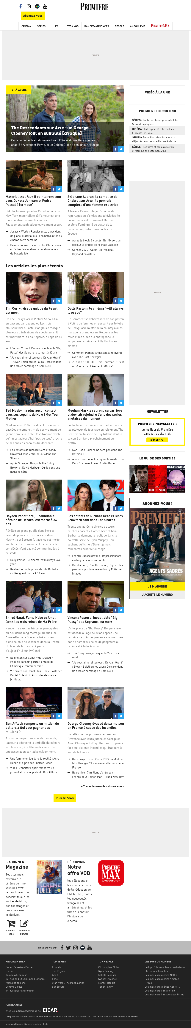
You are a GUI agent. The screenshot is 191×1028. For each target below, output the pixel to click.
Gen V (55, 974)
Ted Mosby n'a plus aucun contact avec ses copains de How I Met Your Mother (32, 414)
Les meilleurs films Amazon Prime (164, 994)
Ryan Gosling (105, 971)
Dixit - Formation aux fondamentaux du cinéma (115, 1016)
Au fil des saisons (16, 982)
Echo (55, 978)
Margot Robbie (106, 982)
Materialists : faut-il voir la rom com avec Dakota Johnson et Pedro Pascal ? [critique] (33, 201)
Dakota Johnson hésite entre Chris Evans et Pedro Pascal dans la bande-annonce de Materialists (35, 249)
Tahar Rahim (105, 986)
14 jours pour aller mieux (20, 990)
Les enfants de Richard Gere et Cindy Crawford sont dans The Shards (95, 518)
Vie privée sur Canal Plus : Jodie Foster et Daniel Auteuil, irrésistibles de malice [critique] (36, 675)
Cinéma (26, 26)
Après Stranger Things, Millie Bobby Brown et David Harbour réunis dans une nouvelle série (35, 467)
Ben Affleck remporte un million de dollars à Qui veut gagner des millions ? (32, 727)
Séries (41, 26)
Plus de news (65, 798)
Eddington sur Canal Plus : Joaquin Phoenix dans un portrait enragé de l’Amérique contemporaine (31, 662)
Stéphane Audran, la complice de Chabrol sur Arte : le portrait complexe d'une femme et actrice (93, 201)
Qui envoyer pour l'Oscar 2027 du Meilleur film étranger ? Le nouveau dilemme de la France (98, 763)
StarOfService (83, 1016)
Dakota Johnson (107, 974)
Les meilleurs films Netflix (160, 990)
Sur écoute (58, 986)
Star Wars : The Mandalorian (68, 982)
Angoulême (137, 26)
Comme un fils (14, 986)
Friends (56, 967)
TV (56, 26)
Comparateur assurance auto (20, 1016)
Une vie (10, 971)
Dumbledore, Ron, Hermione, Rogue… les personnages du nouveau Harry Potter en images (97, 569)
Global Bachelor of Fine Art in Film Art (55, 1016)
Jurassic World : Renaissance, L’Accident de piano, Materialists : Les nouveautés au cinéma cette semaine (36, 236)
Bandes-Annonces (96, 26)
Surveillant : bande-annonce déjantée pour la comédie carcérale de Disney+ (154, 140)
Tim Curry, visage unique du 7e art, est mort (32, 310)
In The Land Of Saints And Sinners (25, 978)
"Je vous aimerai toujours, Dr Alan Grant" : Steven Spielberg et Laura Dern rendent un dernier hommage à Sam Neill (35, 362)
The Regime (59, 971)
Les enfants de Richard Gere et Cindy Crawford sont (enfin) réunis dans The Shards (33, 454)
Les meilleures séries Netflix (161, 974)
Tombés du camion (16, 974)
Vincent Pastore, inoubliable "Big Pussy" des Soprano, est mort (93, 620)
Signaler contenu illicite (36, 1024)
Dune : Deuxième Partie (19, 967)
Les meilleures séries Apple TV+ (163, 986)
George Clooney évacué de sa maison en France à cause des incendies (96, 726)
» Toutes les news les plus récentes (102, 786)
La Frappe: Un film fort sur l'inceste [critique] (153, 130)
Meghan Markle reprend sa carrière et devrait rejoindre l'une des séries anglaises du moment (95, 414)
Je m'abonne (157, 586)
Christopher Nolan (109, 967)
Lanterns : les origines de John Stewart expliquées (155, 121)
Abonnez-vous (33, 15)
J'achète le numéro (157, 594)
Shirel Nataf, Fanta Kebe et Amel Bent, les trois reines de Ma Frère (31, 620)
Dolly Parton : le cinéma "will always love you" (96, 310)
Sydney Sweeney (107, 978)
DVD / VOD (73, 26)
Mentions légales (14, 1024)
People (119, 26)
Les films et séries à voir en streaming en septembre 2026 (153, 148)
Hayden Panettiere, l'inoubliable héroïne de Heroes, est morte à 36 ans (31, 520)
